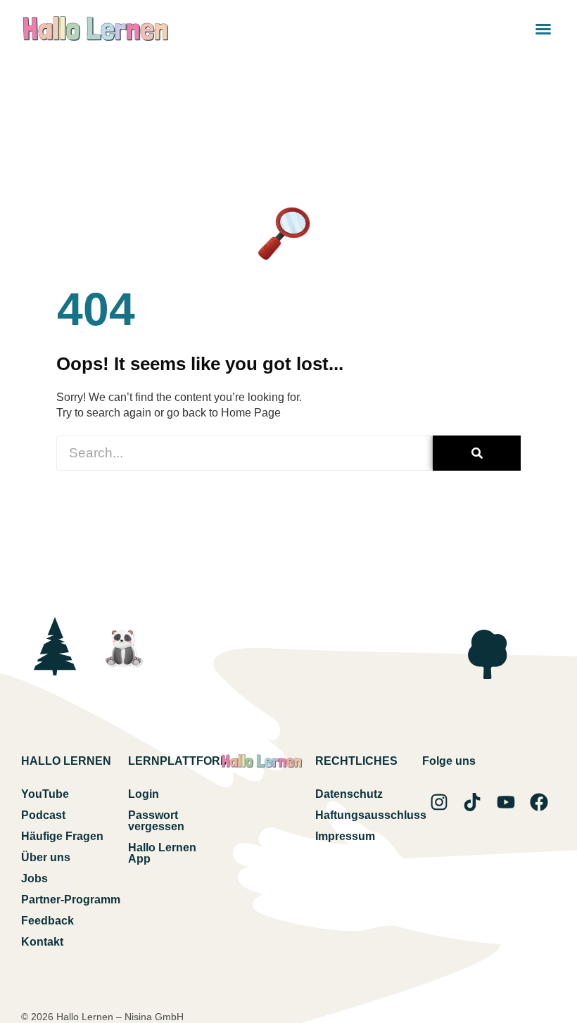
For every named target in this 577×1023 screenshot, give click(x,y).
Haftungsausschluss (368, 815)
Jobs (34, 878)
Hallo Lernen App (162, 853)
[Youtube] (506, 802)
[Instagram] (439, 802)
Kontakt (42, 942)
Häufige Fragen (62, 836)
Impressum (345, 836)
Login (143, 794)
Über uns (45, 857)
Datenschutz (349, 794)
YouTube (45, 794)
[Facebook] (539, 802)
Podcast (43, 815)
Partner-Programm (70, 900)
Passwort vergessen (156, 820)
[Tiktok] (472, 802)
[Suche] (477, 453)
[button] (543, 29)
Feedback (47, 921)
